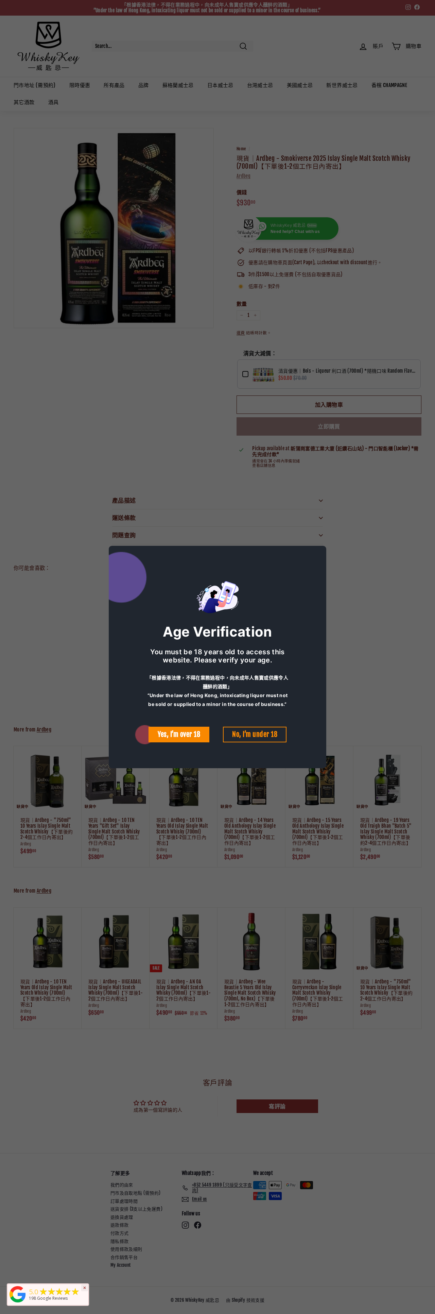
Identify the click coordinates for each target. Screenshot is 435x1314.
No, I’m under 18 (254, 734)
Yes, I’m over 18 (179, 734)
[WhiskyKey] (18, 1302)
